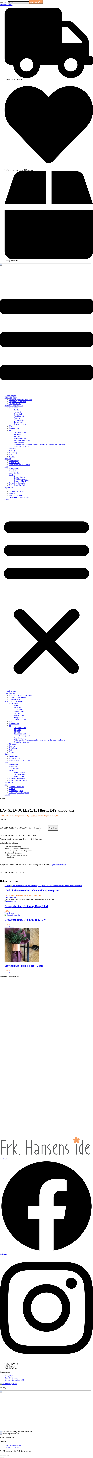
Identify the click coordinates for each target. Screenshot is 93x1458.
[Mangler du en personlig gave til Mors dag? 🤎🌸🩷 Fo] (76, 984)
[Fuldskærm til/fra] (3, 1455)
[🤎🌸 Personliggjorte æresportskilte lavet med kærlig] (52, 984)
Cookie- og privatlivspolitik (19, 497)
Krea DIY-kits (14, 471)
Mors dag (12, 448)
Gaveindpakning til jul (22, 440)
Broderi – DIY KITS (21, 481)
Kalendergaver (19, 442)
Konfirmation (14, 428)
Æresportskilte (19, 422)
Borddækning (14, 461)
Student (12, 457)
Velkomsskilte (19, 420)
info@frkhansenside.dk (57, 865)
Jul (10, 430)
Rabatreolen (9, 487)
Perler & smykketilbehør (18, 485)
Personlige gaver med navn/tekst (20, 400)
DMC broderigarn (20, 479)
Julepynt (17, 436)
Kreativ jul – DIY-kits (21, 446)
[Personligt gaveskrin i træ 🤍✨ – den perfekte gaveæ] (87, 984)
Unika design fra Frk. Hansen (19, 465)
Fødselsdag (13, 453)
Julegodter (17, 434)
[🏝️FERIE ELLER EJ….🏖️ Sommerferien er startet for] (29, 984)
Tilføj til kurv (53, 828)
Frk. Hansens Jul (20, 432)
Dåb (10, 455)
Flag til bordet (19, 416)
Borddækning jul (20, 438)
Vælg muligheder (11, 897)
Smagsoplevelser (15, 404)
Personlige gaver (10, 398)
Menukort (17, 412)
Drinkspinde (18, 414)
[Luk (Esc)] (8, 1455)
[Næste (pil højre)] (3, 1457)
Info (6, 489)
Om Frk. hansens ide (16, 491)
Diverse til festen (20, 424)
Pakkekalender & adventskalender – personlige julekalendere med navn (39, 444)
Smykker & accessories (17, 402)
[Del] (5, 1455)
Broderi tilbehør (19, 477)
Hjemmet (8, 459)
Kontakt (12, 493)
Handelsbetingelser (16, 495)
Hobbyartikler (14, 469)
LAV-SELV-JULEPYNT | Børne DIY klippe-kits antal (19, 828)
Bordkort (17, 410)
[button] (46, 595)
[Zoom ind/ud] (1, 1455)
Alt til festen (13, 408)
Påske (11, 426)
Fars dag (12, 450)
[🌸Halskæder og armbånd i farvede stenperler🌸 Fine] (17, 984)
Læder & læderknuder (17, 483)
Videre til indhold (6, 5)
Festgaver (17, 418)
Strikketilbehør (14, 473)
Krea (6, 467)
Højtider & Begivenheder (14, 406)
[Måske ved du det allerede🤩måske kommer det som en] (40, 984)
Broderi (12, 475)
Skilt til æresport (10, 396)
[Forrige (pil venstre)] (1, 1457)
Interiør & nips (14, 463)
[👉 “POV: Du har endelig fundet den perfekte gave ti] (64, 984)
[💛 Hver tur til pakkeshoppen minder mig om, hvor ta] (5, 1056)
